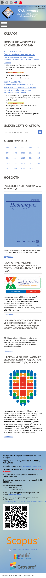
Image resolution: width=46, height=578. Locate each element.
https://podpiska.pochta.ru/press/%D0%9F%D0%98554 (25, 502)
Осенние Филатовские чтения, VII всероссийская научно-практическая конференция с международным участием (22, 324)
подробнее (8, 257)
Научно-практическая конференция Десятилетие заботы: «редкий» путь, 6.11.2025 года (22, 267)
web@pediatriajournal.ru (32, 466)
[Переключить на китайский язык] (20, 2)
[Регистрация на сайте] (2, 2)
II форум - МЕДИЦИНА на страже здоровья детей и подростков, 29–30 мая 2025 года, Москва (23, 360)
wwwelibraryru (14, 494)
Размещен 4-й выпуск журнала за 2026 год (22, 187)
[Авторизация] (7, 2)
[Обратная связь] (11, 2)
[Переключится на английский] (16, 2)
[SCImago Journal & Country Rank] (23, 549)
